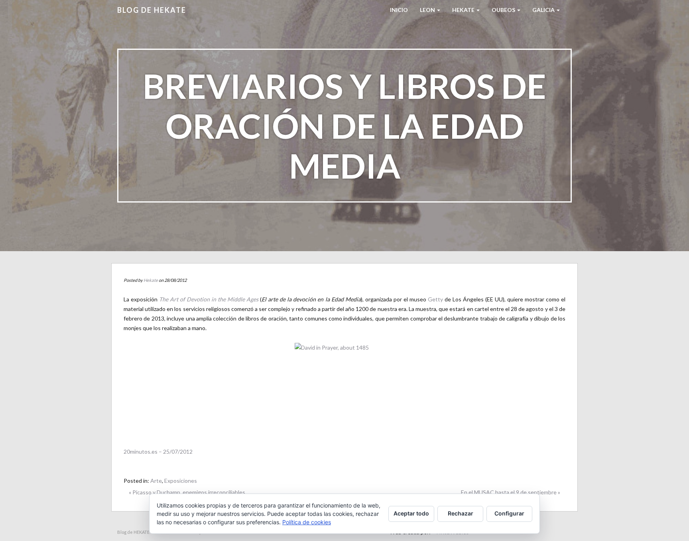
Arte (156, 480)
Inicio (399, 9)
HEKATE (464, 9)
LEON (428, 9)
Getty (435, 299)
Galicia (544, 9)
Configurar (509, 513)
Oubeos (504, 9)
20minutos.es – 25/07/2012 (158, 451)
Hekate (151, 280)
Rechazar (460, 513)
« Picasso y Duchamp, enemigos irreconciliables (187, 492)
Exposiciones (180, 480)
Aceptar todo (411, 513)
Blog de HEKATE (151, 10)
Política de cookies (306, 522)
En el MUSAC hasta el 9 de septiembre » (510, 492)
